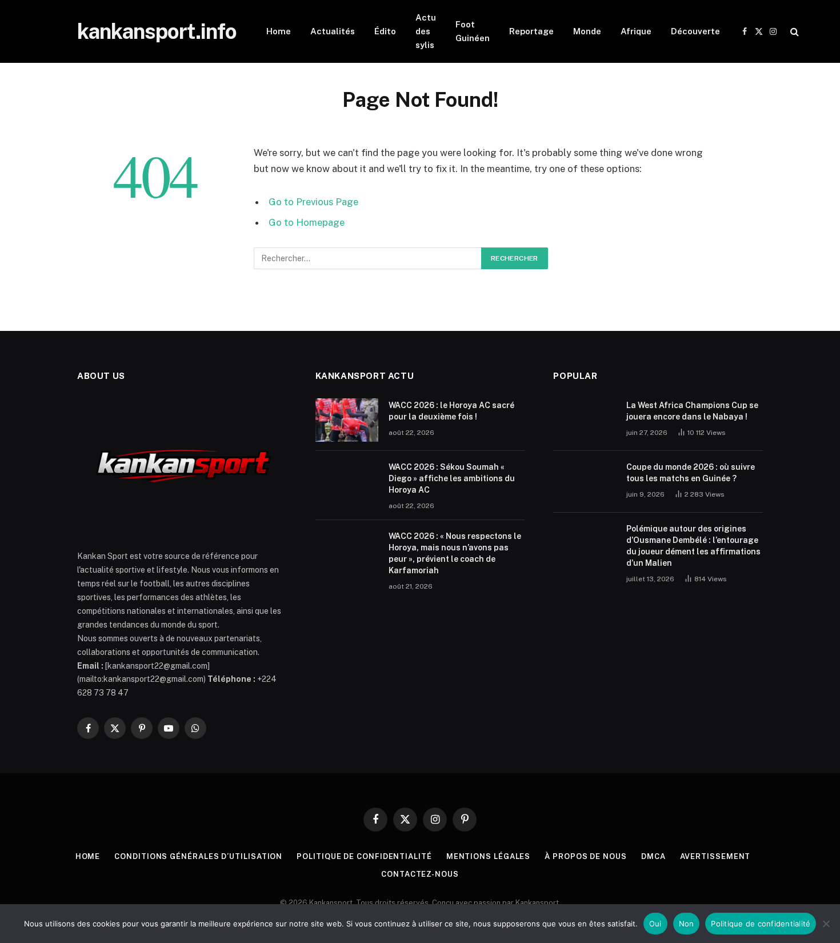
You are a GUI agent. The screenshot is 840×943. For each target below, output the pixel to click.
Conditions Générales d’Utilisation (198, 856)
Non (686, 923)
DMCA (653, 856)
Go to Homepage (307, 222)
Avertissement (715, 856)
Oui (655, 923)
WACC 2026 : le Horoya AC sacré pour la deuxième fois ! (451, 411)
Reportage (531, 31)
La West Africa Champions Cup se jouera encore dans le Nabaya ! (692, 411)
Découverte (695, 31)
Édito (385, 31)
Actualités (332, 31)
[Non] (825, 923)
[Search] (793, 32)
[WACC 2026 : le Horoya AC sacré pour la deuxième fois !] (346, 420)
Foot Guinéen (472, 31)
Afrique (636, 31)
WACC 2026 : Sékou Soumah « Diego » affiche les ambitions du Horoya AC (452, 478)
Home (278, 31)
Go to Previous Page (313, 201)
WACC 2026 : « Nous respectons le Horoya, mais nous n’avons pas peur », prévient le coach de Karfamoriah (455, 553)
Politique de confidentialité (364, 856)
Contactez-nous (420, 874)
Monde (587, 31)
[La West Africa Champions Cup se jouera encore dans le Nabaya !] (584, 420)
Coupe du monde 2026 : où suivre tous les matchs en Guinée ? (690, 472)
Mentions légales (488, 856)
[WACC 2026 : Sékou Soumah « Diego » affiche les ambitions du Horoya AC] (346, 482)
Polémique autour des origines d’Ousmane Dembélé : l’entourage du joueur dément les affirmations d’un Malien (693, 546)
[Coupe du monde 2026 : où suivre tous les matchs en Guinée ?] (584, 482)
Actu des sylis (425, 31)
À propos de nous (586, 856)
